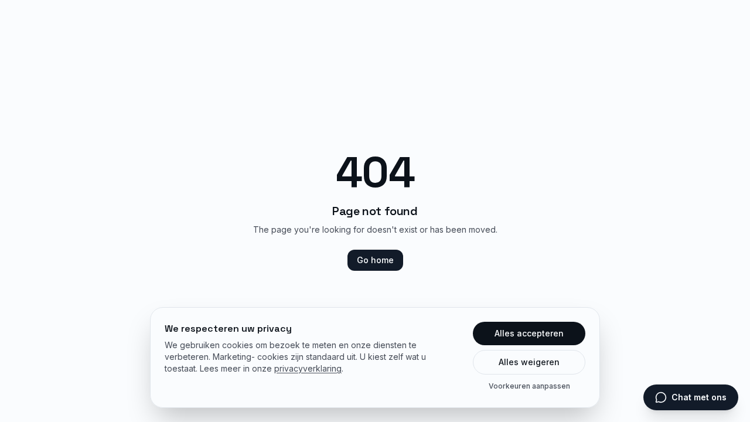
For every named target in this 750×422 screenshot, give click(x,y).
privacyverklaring (308, 368)
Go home (375, 260)
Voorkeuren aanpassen (529, 386)
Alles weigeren (529, 362)
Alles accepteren (529, 333)
